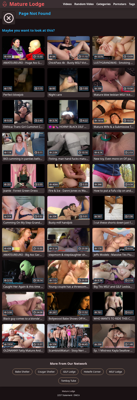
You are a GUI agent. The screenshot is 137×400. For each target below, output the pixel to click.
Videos (67, 4)
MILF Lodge (115, 371)
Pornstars (119, 4)
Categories (103, 4)
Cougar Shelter (46, 371)
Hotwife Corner (92, 371)
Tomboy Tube (68, 380)
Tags (132, 4)
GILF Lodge (69, 371)
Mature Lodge (26, 4)
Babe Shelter (22, 371)
